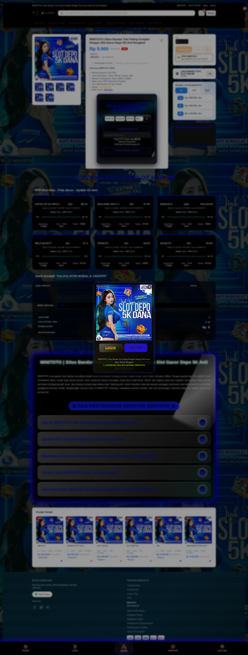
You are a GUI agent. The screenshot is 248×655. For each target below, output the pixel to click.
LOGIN (110, 347)
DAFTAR (135, 347)
